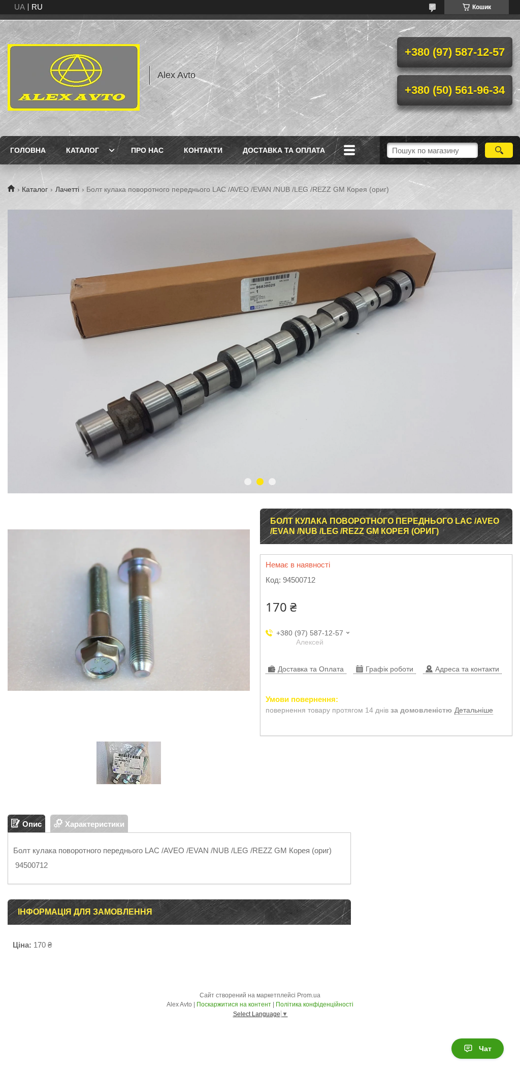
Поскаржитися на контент (234, 1004)
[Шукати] (499, 150)
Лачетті (67, 189)
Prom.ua (308, 995)
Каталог (82, 150)
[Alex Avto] (74, 75)
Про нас (147, 150)
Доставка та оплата (284, 150)
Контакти (203, 150)
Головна (28, 150)
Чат (485, 1049)
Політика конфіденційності (314, 1004)
